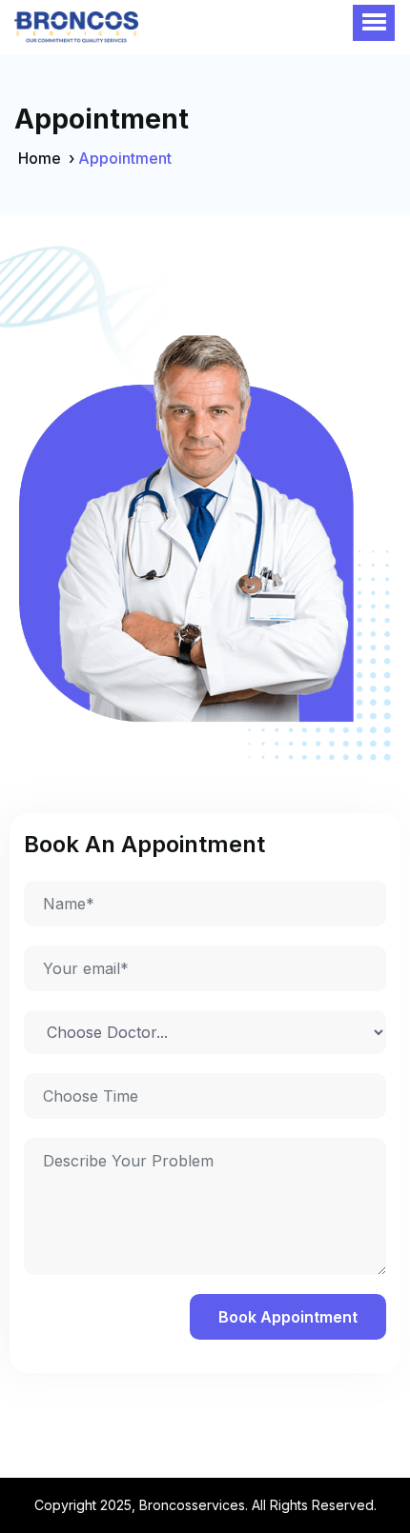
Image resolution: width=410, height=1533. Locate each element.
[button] (374, 23)
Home (39, 158)
